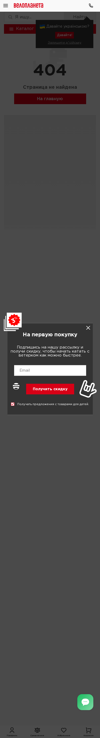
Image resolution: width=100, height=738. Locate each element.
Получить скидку (50, 389)
